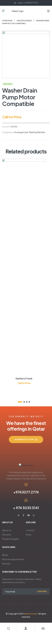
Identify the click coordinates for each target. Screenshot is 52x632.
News (5, 554)
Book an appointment (13, 559)
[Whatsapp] (34, 515)
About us (6, 530)
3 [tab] (26, 401)
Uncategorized (24, 21)
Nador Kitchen (30, 613)
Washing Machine (37, 132)
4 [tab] (29, 401)
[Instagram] (18, 515)
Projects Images (10, 538)
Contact (30, 530)
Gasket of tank (23, 378)
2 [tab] (24, 401)
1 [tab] (20, 401)
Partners (6, 563)
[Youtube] (29, 515)
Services (6, 534)
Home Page (7, 21)
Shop (28, 534)
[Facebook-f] (24, 515)
